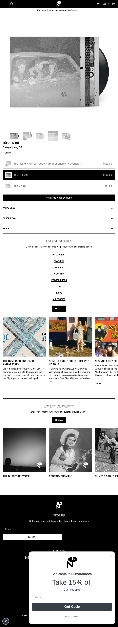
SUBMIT (32, 537)
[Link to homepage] (59, 3)
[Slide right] (112, 136)
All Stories (59, 299)
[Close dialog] (111, 556)
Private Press (59, 280)
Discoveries (59, 254)
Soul (59, 286)
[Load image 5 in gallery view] (66, 136)
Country (59, 273)
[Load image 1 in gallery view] (14, 136)
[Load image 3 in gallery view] (40, 136)
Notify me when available (59, 197)
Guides (59, 267)
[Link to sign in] (98, 3)
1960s (59, 292)
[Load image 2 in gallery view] (27, 136)
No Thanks (72, 616)
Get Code (72, 607)
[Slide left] (6, 136)
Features (59, 261)
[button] (113, 4)
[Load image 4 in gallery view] (53, 136)
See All (59, 308)
